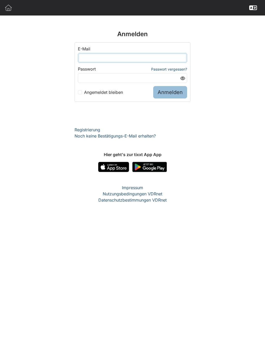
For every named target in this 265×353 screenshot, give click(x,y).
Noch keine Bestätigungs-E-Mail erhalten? (115, 136)
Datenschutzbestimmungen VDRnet (132, 200)
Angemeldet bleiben (103, 92)
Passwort (87, 69)
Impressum (132, 187)
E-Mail (84, 48)
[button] (253, 8)
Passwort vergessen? (169, 69)
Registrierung (87, 129)
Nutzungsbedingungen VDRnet (132, 193)
